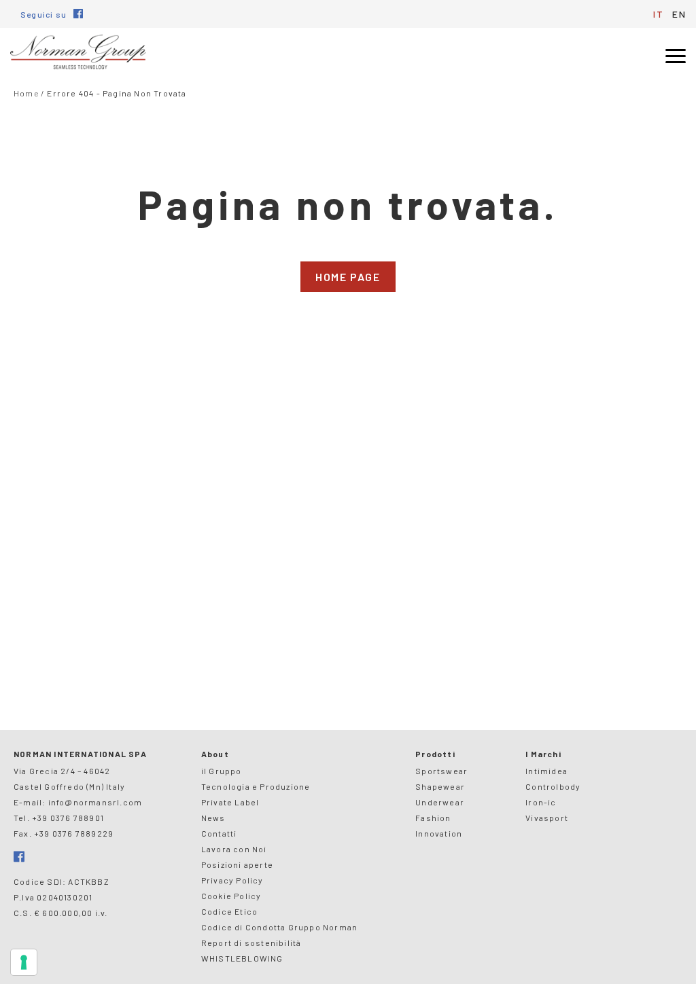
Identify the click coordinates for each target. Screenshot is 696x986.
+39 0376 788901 (68, 817)
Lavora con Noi (234, 849)
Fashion (433, 817)
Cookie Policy (231, 895)
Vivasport (546, 817)
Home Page (347, 276)
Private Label (230, 802)
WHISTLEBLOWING (242, 958)
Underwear (439, 802)
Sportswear (441, 770)
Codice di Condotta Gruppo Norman (279, 927)
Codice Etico (229, 911)
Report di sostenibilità (251, 942)
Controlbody (552, 786)
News (213, 817)
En (679, 14)
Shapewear (440, 786)
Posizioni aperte (237, 864)
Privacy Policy (232, 880)
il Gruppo (221, 770)
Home (26, 93)
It (658, 14)
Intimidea (546, 770)
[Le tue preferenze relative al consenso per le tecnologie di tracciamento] (24, 962)
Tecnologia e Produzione (256, 786)
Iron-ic (540, 802)
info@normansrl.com (95, 802)
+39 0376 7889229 (74, 833)
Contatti (219, 833)
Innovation (438, 833)
